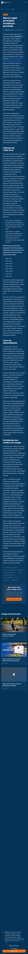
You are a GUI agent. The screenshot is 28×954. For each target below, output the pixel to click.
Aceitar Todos (14, 951)
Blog (7, 9)
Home (2, 9)
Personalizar (14, 948)
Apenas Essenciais (14, 945)
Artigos (13, 9)
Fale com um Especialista (14, 599)
